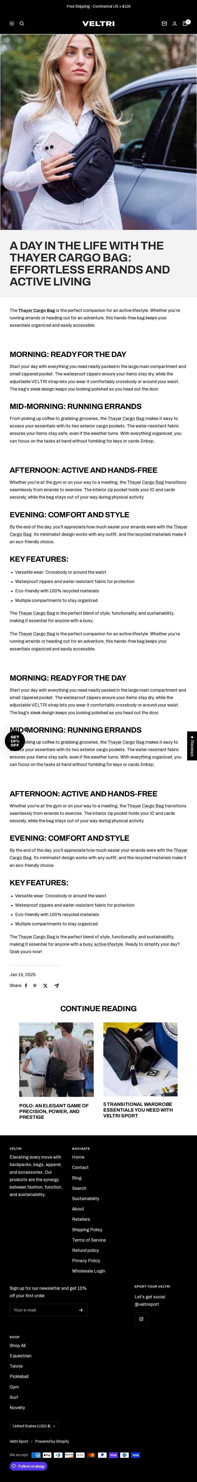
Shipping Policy (87, 1229)
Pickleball (19, 1376)
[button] (15, 741)
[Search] (22, 23)
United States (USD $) (32, 1426)
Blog (76, 1178)
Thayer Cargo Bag (36, 310)
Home (78, 1157)
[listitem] (26, 986)
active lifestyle (108, 944)
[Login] (174, 24)
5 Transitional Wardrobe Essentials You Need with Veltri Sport (138, 1110)
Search (79, 1188)
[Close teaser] (26, 729)
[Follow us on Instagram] (141, 1319)
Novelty (17, 1407)
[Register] (81, 1310)
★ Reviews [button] (192, 746)
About (78, 1209)
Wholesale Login (88, 1271)
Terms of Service (89, 1240)
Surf (14, 1397)
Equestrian (20, 1356)
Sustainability (85, 1198)
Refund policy (85, 1250)
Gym (14, 1387)
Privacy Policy (86, 1260)
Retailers (81, 1219)
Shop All (18, 1345)
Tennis (16, 1366)
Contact (80, 1167)
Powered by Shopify (52, 1441)
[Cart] (185, 23)
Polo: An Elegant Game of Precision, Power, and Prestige (53, 1111)
